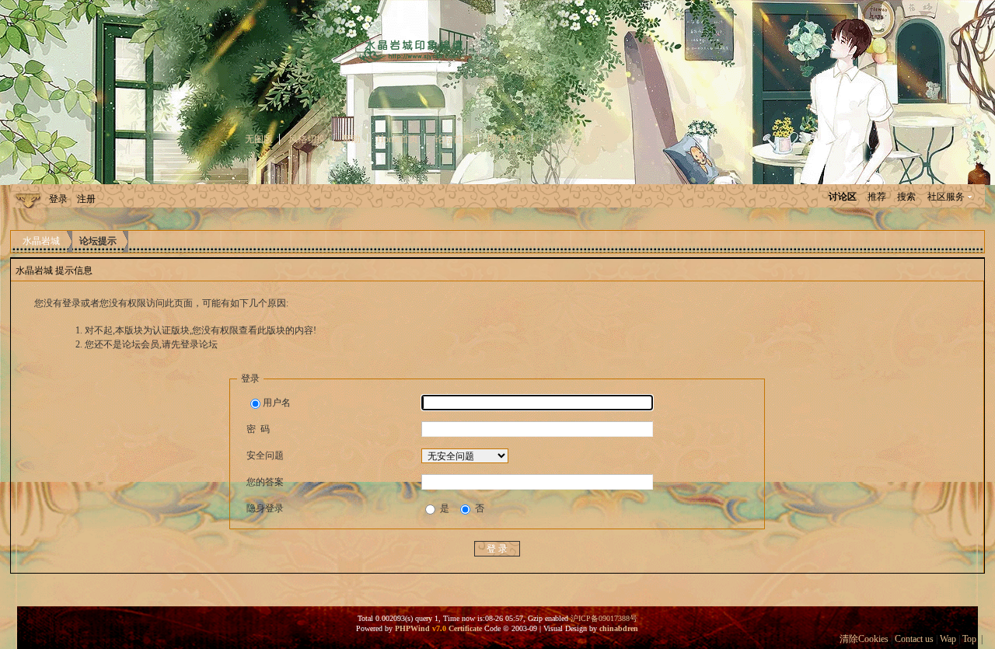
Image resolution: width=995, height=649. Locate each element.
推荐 (877, 196)
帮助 (351, 139)
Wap (948, 638)
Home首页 (397, 139)
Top (969, 638)
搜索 (906, 196)
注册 (86, 199)
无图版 (259, 139)
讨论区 (843, 196)
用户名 (277, 402)
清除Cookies (864, 638)
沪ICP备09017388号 (604, 618)
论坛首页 (453, 139)
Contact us (914, 638)
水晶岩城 (41, 241)
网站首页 (506, 139)
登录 (58, 199)
